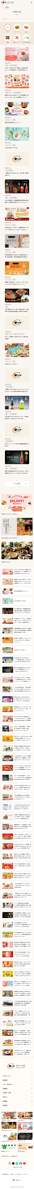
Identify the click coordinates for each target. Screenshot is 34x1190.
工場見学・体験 (7, 1093)
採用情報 (5, 1105)
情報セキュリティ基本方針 (15, 1174)
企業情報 (5, 1101)
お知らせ (5, 1097)
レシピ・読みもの (7, 1084)
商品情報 (5, 1080)
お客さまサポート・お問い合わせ (9, 1156)
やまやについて (7, 1076)
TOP (2, 7)
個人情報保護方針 (5, 1174)
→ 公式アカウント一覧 (17, 1167)
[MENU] (31, 2)
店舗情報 (5, 1088)
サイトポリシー (26, 1174)
